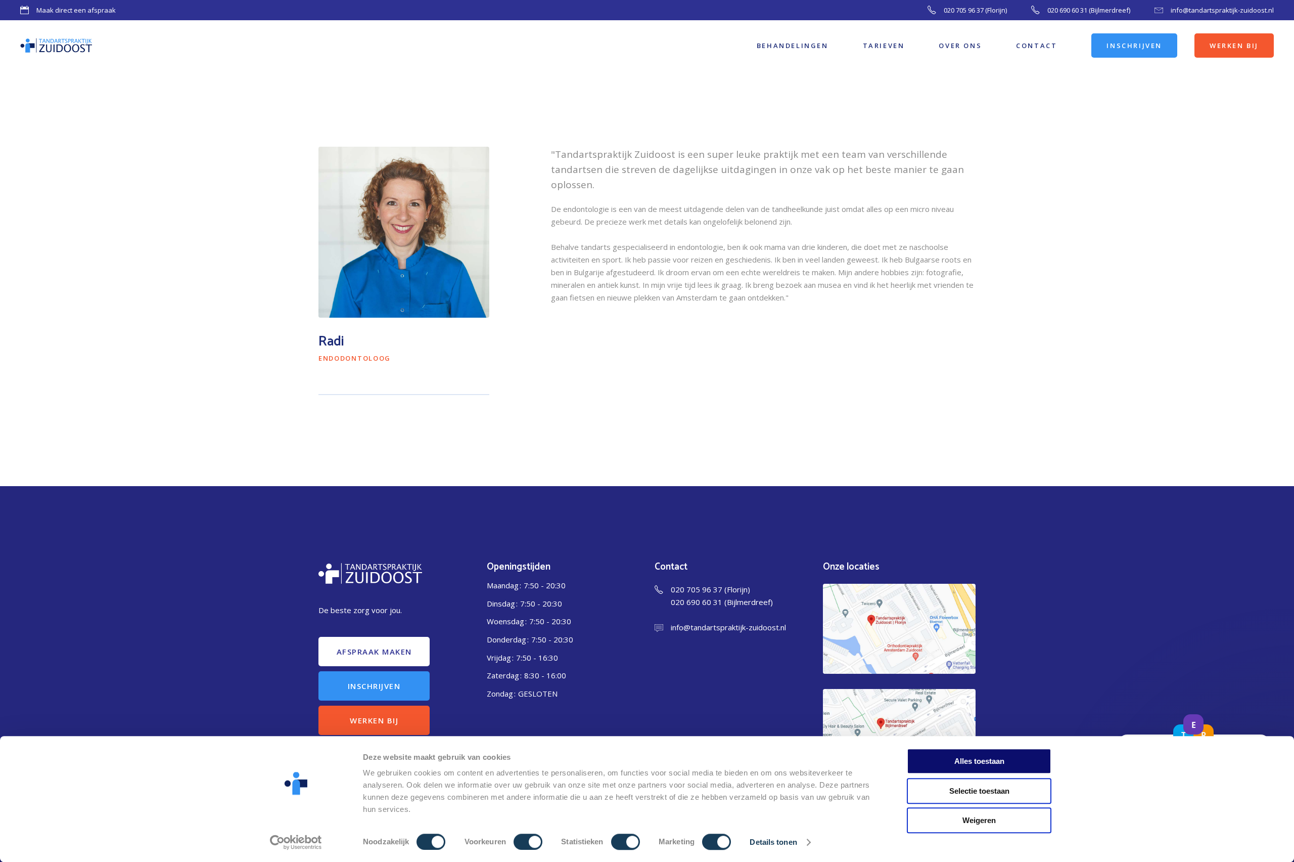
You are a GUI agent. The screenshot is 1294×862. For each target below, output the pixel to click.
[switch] (528, 842)
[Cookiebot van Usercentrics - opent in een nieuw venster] (296, 842)
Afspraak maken (374, 651)
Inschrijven (374, 686)
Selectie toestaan (979, 791)
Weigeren (979, 820)
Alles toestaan (979, 761)
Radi (331, 341)
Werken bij (374, 720)
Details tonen (773, 842)
